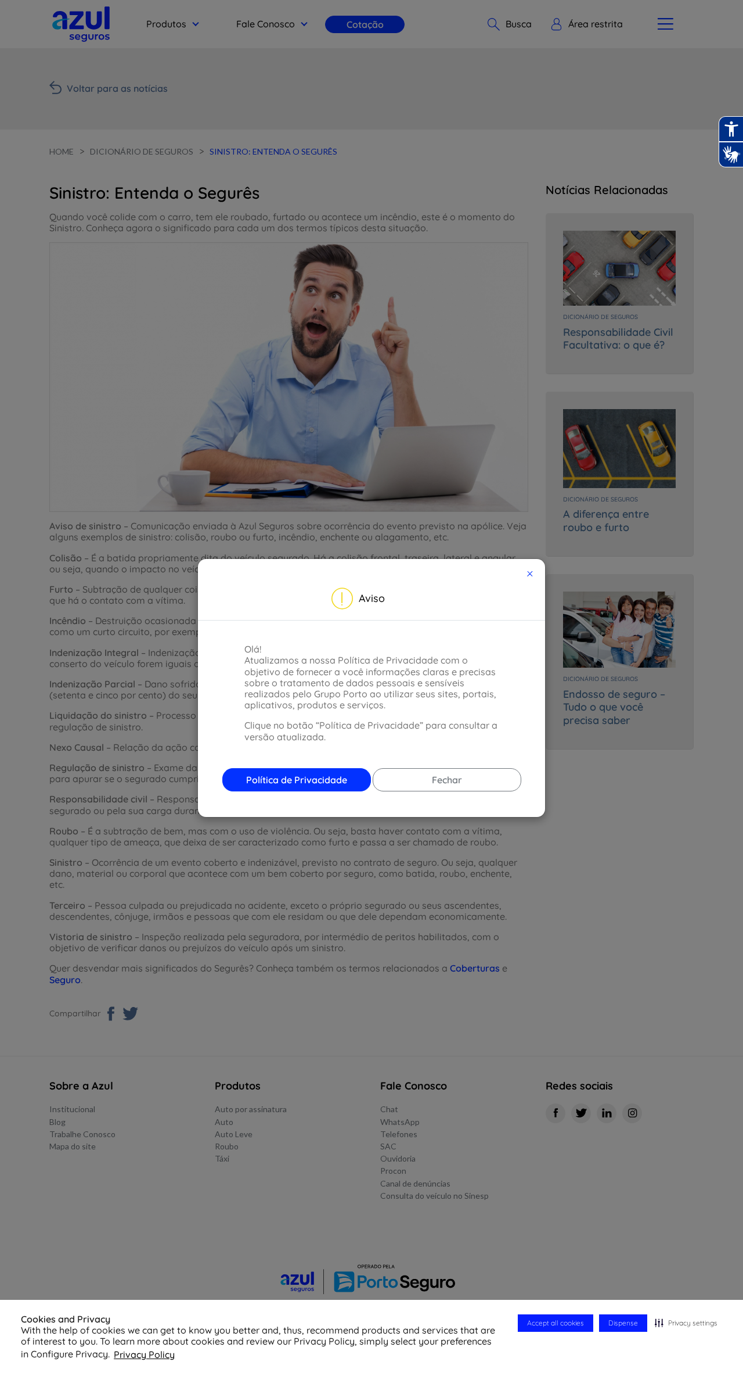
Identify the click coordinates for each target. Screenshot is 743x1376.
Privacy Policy (144, 1354)
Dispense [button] (623, 1322)
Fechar (447, 780)
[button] (686, 1323)
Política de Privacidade (296, 780)
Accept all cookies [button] (555, 1322)
